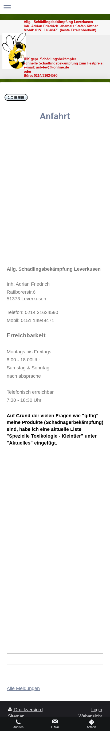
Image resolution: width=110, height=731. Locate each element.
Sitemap (16, 716)
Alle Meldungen (23, 688)
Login (96, 709)
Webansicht (90, 716)
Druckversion (27, 709)
